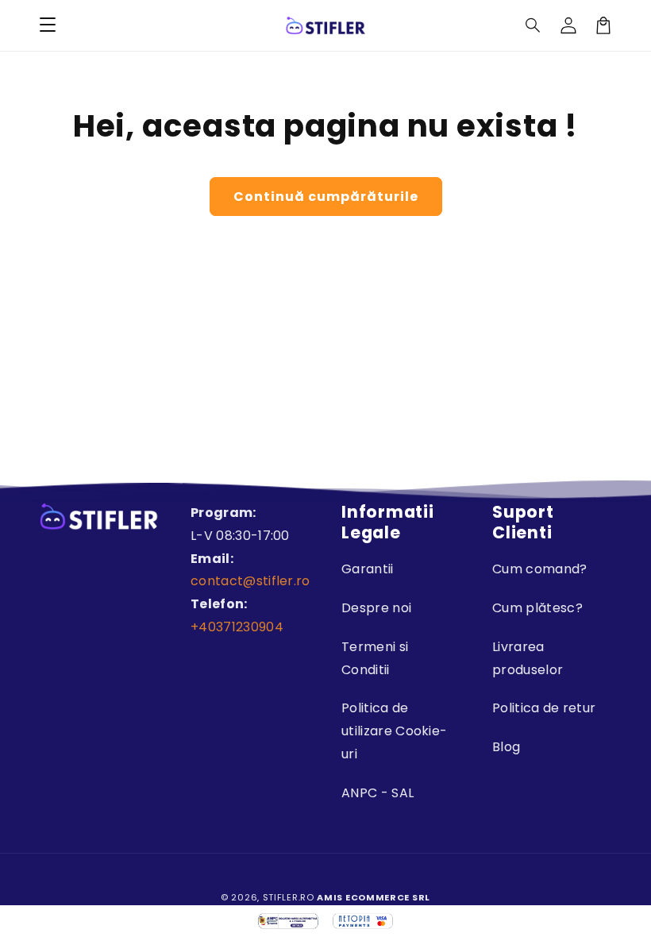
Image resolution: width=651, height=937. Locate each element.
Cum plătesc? (537, 608)
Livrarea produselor (527, 658)
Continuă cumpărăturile (325, 196)
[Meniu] (47, 25)
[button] (533, 25)
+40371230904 (237, 627)
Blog (506, 747)
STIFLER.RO (288, 897)
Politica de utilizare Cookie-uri (394, 731)
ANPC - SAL (377, 793)
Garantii (367, 569)
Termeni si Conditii (374, 658)
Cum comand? (539, 569)
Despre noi (376, 608)
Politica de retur (543, 708)
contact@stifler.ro (250, 581)
